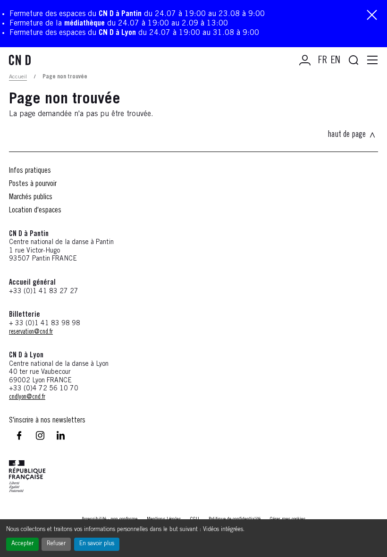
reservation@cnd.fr (31, 332)
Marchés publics (30, 197)
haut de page (347, 135)
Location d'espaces (35, 210)
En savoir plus (96, 544)
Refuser (56, 544)
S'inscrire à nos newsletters (47, 420)
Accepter (22, 544)
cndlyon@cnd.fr (27, 397)
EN (335, 61)
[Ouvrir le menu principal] (372, 60)
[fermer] (372, 15)
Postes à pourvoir (33, 184)
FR (322, 61)
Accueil (18, 77)
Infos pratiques (30, 171)
